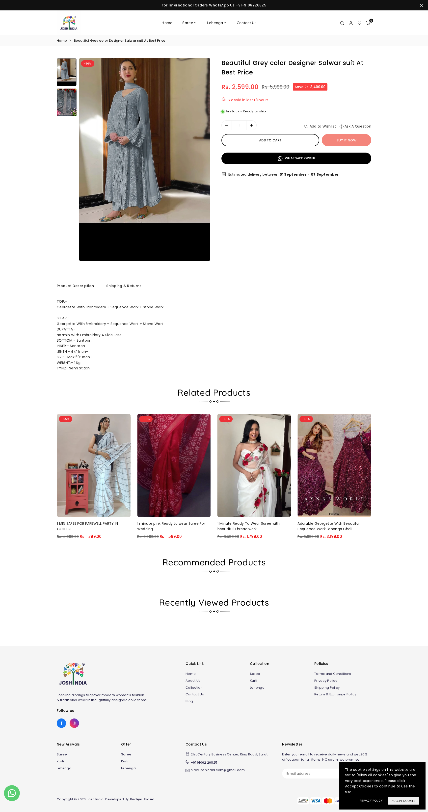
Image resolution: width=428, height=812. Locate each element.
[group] (144, 159)
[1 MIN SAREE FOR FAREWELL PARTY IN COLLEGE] (94, 465)
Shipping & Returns (123, 285)
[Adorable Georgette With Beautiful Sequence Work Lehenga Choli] (334, 465)
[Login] (351, 23)
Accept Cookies (403, 801)
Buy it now (346, 140)
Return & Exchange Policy (335, 694)
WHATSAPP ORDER (299, 158)
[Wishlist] (359, 23)
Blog (189, 701)
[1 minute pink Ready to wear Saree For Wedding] (174, 465)
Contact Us (247, 22)
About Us (193, 680)
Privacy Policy (325, 680)
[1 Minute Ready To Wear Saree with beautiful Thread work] (254, 465)
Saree (187, 22)
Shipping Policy (327, 687)
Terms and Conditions (332, 673)
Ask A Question (357, 126)
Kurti (253, 680)
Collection (194, 687)
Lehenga (215, 22)
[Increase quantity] (251, 125)
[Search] (342, 23)
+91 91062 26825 (204, 762)
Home (166, 22)
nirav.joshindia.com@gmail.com (218, 770)
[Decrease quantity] (227, 125)
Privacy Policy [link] (371, 801)
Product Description (75, 285)
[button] (202, 161)
